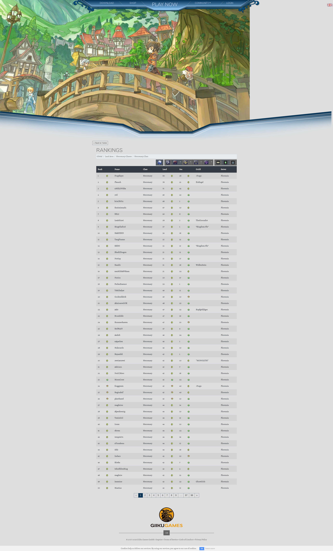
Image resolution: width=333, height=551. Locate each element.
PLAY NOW (165, 4)
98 (192, 495)
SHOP (133, 3)
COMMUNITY (202, 3)
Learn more (210, 548)
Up (166, 533)
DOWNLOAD (107, 3)
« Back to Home (100, 143)
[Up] (167, 535)
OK (202, 549)
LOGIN (229, 3)
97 (186, 495)
